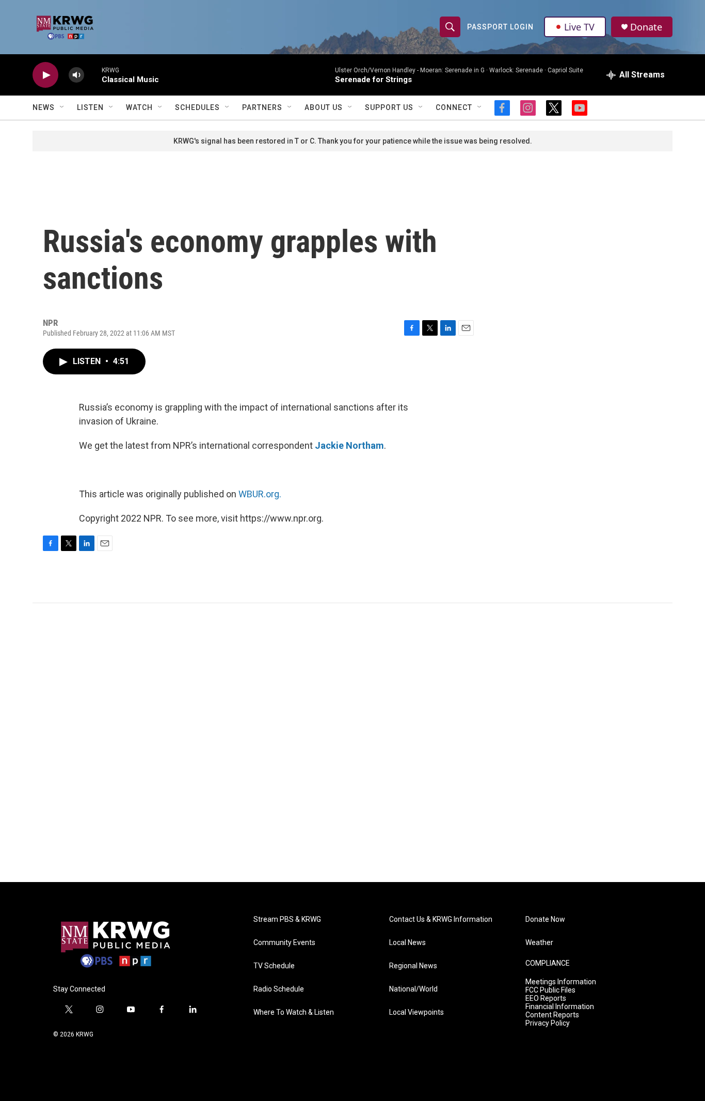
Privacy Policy (547, 1023)
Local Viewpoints (416, 1012)
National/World (413, 989)
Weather (539, 943)
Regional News (413, 966)
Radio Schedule (278, 989)
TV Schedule (274, 966)
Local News (407, 943)
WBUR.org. (259, 494)
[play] (45, 75)
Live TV (579, 27)
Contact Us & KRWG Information (440, 919)
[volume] (76, 75)
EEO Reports (545, 998)
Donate (646, 27)
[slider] (92, 74)
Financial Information (559, 1007)
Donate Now (545, 919)
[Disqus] (352, 743)
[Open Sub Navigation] (62, 107)
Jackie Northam (349, 445)
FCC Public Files (550, 990)
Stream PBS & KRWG (287, 919)
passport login (500, 27)
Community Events (284, 943)
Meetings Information (560, 982)
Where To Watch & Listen (293, 1012)
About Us (324, 107)
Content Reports (552, 1015)
